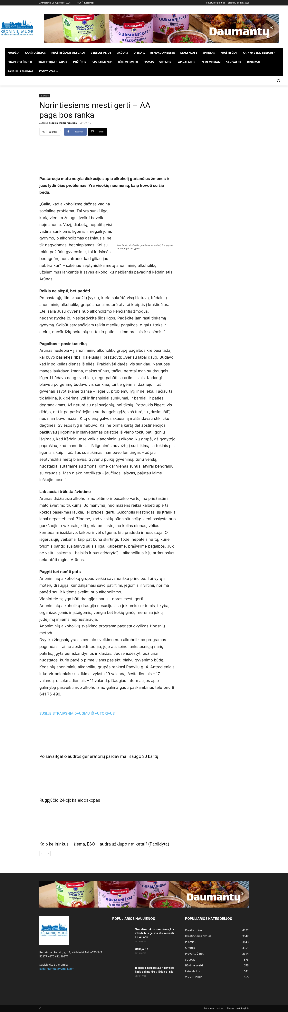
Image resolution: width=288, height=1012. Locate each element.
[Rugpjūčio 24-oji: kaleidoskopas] (107, 777)
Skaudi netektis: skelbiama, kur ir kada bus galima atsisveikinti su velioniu (154, 933)
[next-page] (48, 853)
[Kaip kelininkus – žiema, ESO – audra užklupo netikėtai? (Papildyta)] (107, 821)
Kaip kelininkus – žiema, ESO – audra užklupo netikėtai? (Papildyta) (104, 844)
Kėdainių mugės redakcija (63, 122)
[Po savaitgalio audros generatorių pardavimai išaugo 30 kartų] (107, 733)
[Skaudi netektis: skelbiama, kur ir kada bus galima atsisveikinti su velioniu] (122, 934)
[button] (278, 80)
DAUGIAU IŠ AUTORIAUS (94, 713)
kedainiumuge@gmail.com (56, 969)
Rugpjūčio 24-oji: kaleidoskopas (69, 800)
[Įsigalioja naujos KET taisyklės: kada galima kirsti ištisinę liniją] (122, 973)
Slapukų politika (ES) (238, 1008)
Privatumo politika (214, 1008)
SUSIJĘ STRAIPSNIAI (56, 713)
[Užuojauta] (122, 954)
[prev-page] (41, 853)
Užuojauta (141, 949)
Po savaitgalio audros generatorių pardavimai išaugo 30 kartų (98, 756)
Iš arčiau (45, 95)
